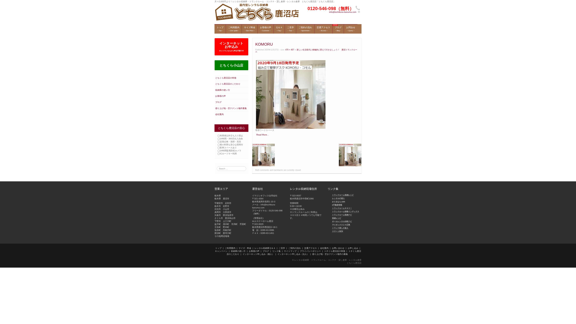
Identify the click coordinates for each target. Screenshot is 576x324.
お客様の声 (220, 96)
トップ (218, 248)
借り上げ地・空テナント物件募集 (231, 108)
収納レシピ (336, 218)
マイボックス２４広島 (341, 225)
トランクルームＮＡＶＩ (342, 208)
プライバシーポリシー (310, 251)
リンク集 (276, 251)
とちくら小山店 (231, 65)
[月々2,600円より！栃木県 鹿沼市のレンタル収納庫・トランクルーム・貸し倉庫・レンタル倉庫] (256, 12)
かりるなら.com (338, 202)
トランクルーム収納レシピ (343, 195)
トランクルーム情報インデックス (345, 211)
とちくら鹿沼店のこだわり (227, 84)
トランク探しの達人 (340, 228)
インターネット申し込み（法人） (293, 254)
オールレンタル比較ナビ (342, 221)
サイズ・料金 (245, 248)
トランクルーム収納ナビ (342, 215)
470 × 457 (289, 50)
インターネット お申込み (231, 46)
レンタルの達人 (338, 198)
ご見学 (282, 248)
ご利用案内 (230, 248)
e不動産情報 (337, 205)
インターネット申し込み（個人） (258, 254)
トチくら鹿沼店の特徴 (334, 251)
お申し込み (353, 248)
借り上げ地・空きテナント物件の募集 (330, 254)
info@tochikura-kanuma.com (342, 12)
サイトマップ (290, 251)
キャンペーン (221, 251)
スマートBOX (337, 231)
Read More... (262, 135)
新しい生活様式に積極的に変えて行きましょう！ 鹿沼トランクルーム (306, 51)
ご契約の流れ (294, 248)
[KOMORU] (290, 94)
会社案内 (219, 114)
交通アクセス (310, 248)
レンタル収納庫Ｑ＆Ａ (265, 248)
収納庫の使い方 (222, 90)
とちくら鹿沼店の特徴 (225, 78)
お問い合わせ (338, 248)
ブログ (218, 102)
